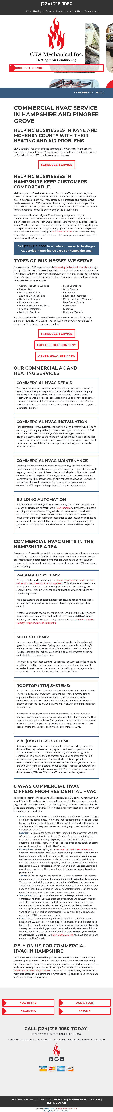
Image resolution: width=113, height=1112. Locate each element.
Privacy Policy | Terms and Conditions (56, 1111)
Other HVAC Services (56, 356)
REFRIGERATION (56, 1102)
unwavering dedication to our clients (72, 267)
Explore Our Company (56, 345)
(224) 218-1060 (56, 3)
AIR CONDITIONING (35, 1099)
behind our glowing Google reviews (32, 970)
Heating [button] (37, 11)
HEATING (16, 1099)
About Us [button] (75, 11)
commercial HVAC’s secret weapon (74, 849)
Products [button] (61, 11)
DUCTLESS (94, 1099)
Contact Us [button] (90, 11)
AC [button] (27, 11)
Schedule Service (56, 164)
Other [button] (49, 11)
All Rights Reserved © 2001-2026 (66, 1108)
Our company (64, 507)
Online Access (50, 1109)
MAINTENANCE (77, 1099)
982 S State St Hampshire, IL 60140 (62, 1034)
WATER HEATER (57, 1099)
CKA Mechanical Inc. (62, 231)
